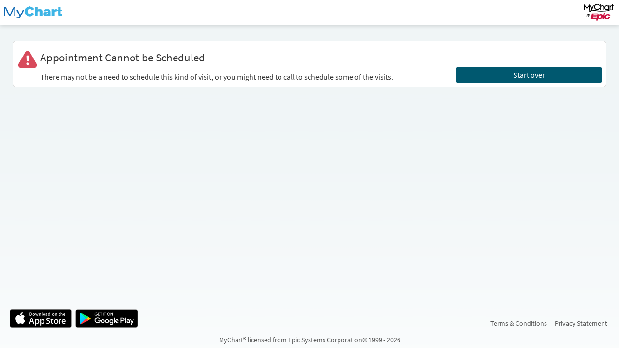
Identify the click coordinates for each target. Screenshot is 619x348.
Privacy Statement (581, 323)
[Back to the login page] (33, 12)
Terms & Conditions (518, 323)
